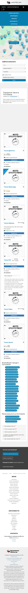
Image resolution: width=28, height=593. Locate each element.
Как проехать (7, 166)
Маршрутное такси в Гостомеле (12, 416)
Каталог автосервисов (14, 481)
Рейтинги (14, 518)
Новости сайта (14, 556)
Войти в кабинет (7, 458)
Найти (14, 80)
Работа (13, 18)
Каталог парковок (14, 485)
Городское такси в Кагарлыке (12, 400)
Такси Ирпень (9, 223)
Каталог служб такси (14, 495)
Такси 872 (7, 260)
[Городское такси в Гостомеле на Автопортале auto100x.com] (14, 551)
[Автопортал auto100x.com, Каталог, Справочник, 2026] (8, 2)
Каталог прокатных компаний (14, 500)
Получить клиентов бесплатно (11, 454)
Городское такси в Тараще (11, 410)
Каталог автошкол (14, 493)
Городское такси (7, 74)
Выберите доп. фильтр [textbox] (8, 77)
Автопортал (5, 473)
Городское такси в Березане (11, 369)
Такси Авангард (10, 187)
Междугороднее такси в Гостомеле (13, 419)
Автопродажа (14, 15)
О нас (14, 563)
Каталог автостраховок (14, 487)
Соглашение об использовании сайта (14, 558)
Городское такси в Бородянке (12, 376)
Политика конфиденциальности (14, 559)
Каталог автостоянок (14, 482)
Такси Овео (8, 309)
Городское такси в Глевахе (11, 393)
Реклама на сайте (8, 462)
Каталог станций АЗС (14, 498)
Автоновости (14, 21)
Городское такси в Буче (10, 384)
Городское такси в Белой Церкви (12, 367)
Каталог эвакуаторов (14, 489)
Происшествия (14, 521)
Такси (10, 473)
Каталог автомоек (14, 484)
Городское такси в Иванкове (12, 396)
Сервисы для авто (14, 13)
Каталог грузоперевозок (14, 490)
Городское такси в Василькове (12, 386)
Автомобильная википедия (14, 513)
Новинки (14, 516)
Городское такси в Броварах (11, 381)
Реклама (14, 541)
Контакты (14, 539)
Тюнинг (14, 528)
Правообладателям (14, 564)
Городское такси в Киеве (11, 403)
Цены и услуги (14, 561)
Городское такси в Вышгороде (12, 391)
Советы (14, 526)
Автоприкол (14, 524)
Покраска (14, 496)
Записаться (14, 160)
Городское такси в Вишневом (12, 388)
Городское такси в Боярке (11, 379)
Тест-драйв (14, 529)
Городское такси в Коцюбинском (13, 405)
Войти (4, 7)
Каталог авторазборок (14, 501)
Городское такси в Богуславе (12, 372)
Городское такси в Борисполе (12, 374)
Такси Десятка (9, 151)
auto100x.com (16, 2)
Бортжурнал (14, 24)
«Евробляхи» (14, 520)
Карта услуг (14, 503)
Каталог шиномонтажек (14, 492)
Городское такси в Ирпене (11, 398)
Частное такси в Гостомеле (11, 421)
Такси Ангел (8, 342)
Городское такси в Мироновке (12, 408)
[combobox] (14, 77)
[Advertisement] (14, 118)
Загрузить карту (14, 42)
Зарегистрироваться (13, 7)
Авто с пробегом (14, 523)
